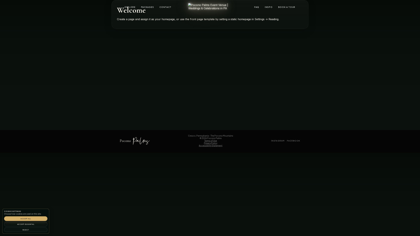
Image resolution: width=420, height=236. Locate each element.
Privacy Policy (210, 143)
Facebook (293, 140)
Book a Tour (286, 7)
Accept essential (25, 224)
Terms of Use (210, 140)
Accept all (26, 219)
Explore (130, 7)
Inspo (269, 7)
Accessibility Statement (210, 145)
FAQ (256, 7)
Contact (165, 7)
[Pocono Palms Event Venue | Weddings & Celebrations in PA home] (210, 7)
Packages (147, 7)
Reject (25, 230)
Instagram (278, 140)
